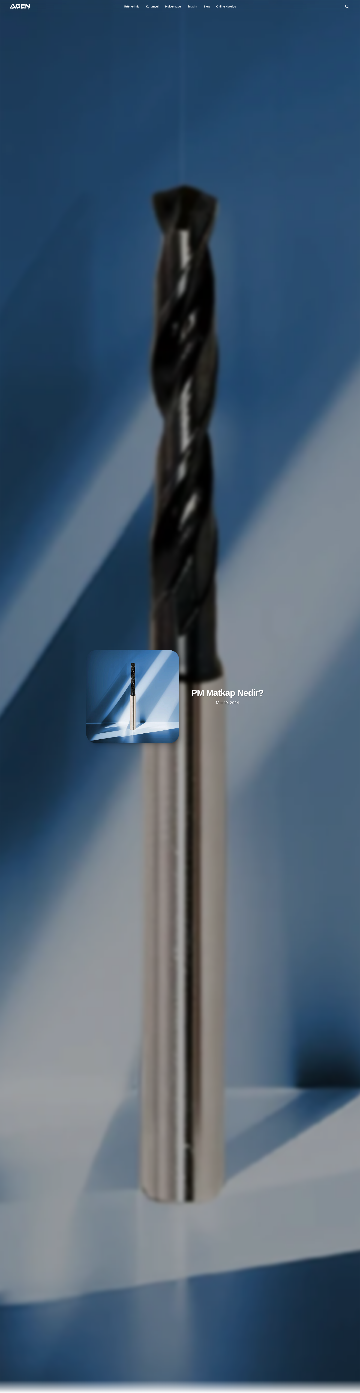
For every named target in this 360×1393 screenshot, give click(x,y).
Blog (207, 6)
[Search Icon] (347, 6)
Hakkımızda (173, 6)
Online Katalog (226, 6)
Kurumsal (152, 6)
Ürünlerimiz (131, 6)
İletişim (192, 6)
